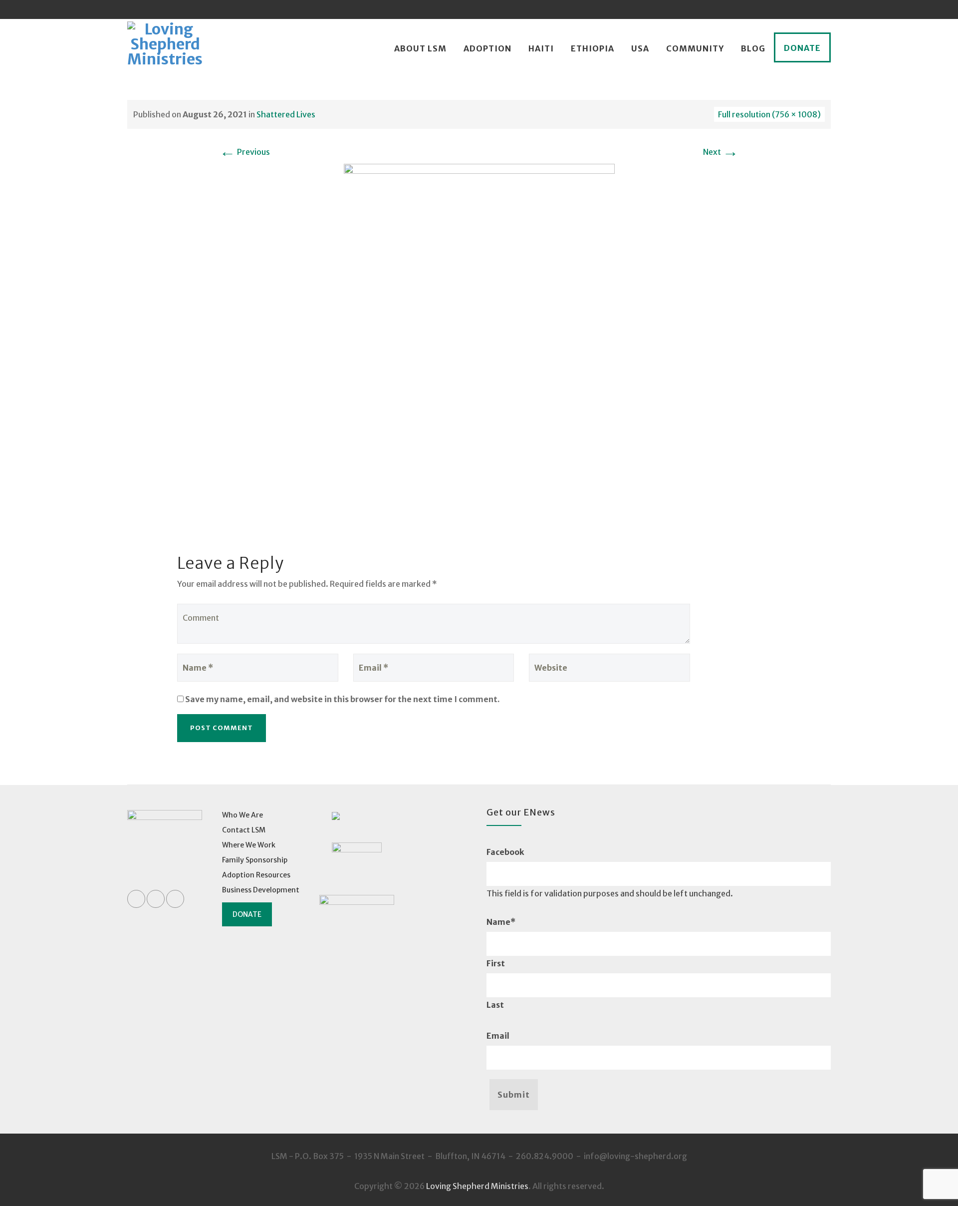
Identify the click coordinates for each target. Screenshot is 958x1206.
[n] (479, 344)
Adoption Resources (256, 874)
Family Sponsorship (254, 859)
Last (495, 1005)
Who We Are (242, 814)
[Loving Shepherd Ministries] (165, 48)
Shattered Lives (285, 114)
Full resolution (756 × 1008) (769, 114)
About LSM (420, 48)
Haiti (541, 48)
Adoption (487, 48)
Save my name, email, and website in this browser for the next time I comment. (342, 699)
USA (640, 48)
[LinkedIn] (802, 9)
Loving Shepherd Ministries (477, 1186)
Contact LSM (243, 829)
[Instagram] (821, 9)
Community (695, 48)
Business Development (260, 889)
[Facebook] (783, 9)
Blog (753, 48)
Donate (802, 48)
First (495, 963)
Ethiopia (592, 48)
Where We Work (248, 844)
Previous (245, 152)
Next (720, 152)
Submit (513, 1095)
